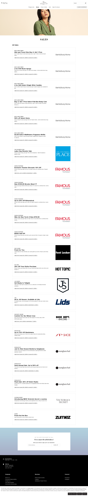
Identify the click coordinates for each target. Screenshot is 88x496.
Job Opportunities (9, 482)
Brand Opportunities (39, 477)
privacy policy (30, 488)
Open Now (5, 2)
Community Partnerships (11, 484)
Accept (79, 493)
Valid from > (25, 57)
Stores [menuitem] (37, 7)
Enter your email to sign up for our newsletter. (44, 442)
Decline (84, 493)
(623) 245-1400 (8, 467)
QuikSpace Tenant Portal (41, 480)
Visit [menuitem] (50, 7)
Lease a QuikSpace (82, 7)
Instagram (67, 479)
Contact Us (7, 480)
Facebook (67, 477)
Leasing (36, 479)
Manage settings (72, 493)
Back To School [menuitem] (56, 7)
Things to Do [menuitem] (31, 7)
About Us (7, 477)
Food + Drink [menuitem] (44, 7)
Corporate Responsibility (11, 479)
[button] (86, 487)
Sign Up (56, 445)
